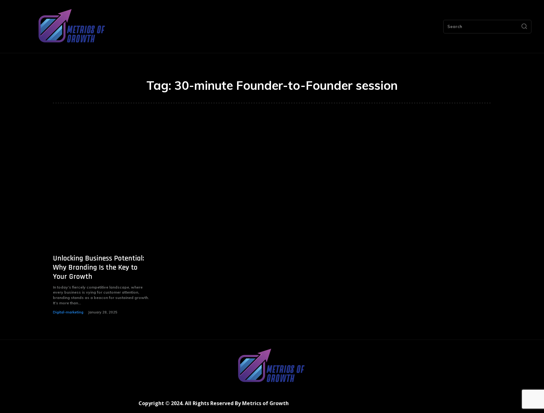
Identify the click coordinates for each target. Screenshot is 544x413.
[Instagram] (357, 405)
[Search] (524, 27)
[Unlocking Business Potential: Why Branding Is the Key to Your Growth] (102, 187)
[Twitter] (371, 405)
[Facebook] (343, 405)
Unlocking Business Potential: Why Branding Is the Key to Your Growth (98, 267)
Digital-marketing (68, 312)
